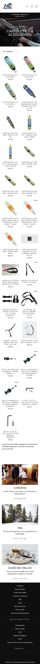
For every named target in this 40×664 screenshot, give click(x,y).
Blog (20, 603)
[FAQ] (20, 514)
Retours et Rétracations (20, 613)
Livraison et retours (20, 596)
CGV (20, 632)
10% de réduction (19, 619)
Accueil (14, 27)
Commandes (20, 625)
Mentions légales (20, 635)
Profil (20, 639)
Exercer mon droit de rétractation (20, 642)
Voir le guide (20, 578)
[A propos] (20, 474)
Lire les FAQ (20, 538)
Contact (19, 649)
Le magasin (20, 498)
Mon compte (20, 629)
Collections (23, 27)
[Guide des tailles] (20, 554)
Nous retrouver (20, 606)
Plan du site (20, 610)
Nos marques (20, 589)
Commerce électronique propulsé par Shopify (20, 662)
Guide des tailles (20, 592)
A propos (20, 586)
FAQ (19, 599)
